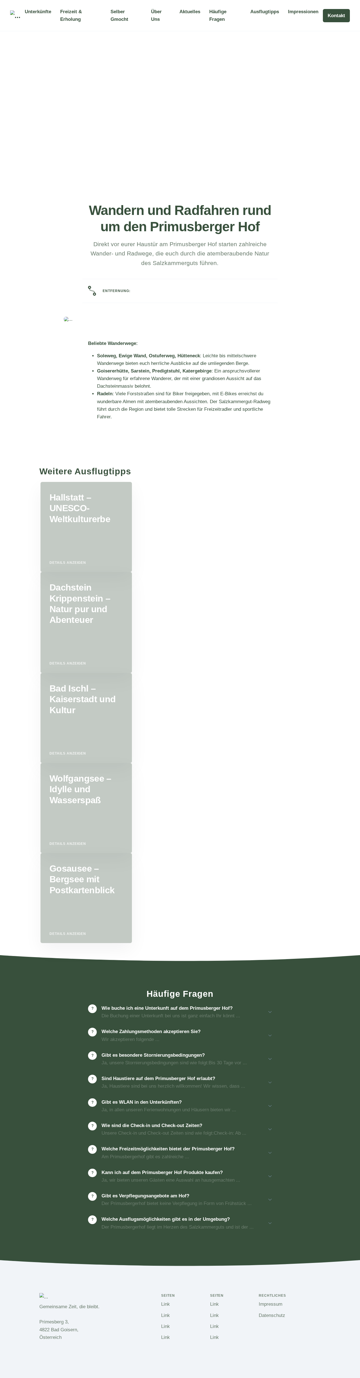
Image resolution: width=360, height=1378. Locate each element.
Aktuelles (189, 11)
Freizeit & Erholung (71, 15)
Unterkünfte (38, 11)
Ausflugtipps (264, 11)
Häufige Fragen (217, 15)
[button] (184, 1014)
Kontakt (336, 15)
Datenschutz (272, 1315)
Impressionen (303, 11)
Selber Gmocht (119, 15)
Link (165, 1304)
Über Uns (156, 15)
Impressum (270, 1304)
